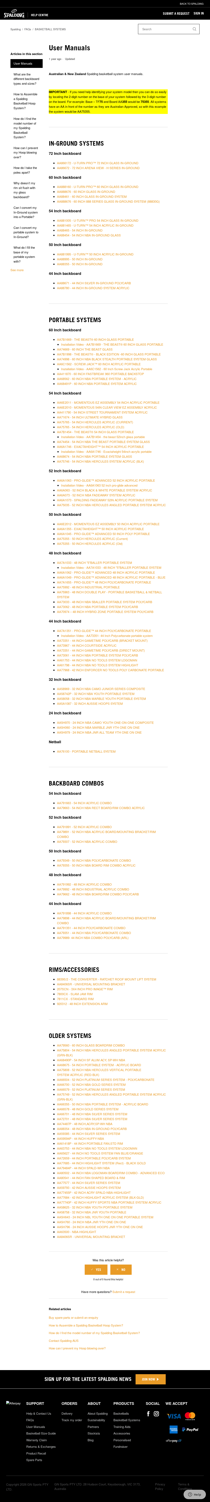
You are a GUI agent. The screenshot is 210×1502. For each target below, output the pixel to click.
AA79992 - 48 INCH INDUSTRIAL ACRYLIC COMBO (93, 889)
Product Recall (36, 1453)
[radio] (96, 1270)
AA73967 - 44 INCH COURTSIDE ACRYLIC (86, 645)
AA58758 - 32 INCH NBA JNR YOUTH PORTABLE (91, 1212)
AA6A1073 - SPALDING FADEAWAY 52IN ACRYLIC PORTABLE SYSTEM (107, 500)
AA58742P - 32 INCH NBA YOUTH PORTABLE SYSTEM (96, 693)
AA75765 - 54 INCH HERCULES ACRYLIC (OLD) (90, 427)
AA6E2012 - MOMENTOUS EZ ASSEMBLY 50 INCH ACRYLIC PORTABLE (108, 524)
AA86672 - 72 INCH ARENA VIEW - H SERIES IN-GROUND (98, 168)
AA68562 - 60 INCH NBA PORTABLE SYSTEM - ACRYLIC (97, 379)
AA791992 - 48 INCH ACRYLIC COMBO (84, 884)
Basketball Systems (126, 1420)
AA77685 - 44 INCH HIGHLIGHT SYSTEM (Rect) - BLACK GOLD (101, 1163)
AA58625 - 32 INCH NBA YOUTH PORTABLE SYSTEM (94, 1207)
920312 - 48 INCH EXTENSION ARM (82, 1004)
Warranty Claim (36, 1440)
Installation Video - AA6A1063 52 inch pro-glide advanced (99, 485)
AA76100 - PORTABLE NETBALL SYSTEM (86, 751)
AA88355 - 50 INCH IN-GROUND (80, 264)
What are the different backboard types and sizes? (26, 78)
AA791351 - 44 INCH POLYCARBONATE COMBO (91, 928)
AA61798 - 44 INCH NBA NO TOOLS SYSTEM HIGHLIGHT (97, 665)
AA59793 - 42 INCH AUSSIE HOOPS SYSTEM (89, 1187)
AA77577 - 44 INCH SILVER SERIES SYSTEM (88, 1182)
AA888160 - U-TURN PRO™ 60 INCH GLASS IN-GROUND (97, 186)
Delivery (67, 1413)
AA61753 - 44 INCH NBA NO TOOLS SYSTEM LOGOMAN (97, 660)
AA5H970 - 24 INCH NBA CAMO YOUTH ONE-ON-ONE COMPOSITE (105, 722)
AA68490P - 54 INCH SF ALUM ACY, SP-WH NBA (91, 1060)
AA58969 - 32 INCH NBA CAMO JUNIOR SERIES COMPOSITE (101, 689)
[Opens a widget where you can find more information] (194, 1495)
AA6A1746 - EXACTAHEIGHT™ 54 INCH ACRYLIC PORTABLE (100, 446)
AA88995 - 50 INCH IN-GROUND (80, 259)
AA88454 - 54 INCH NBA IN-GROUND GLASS (89, 235)
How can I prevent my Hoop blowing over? (26, 152)
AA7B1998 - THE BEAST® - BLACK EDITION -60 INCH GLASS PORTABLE (109, 354)
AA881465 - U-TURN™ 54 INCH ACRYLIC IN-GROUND (95, 225)
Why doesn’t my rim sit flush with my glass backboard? (24, 190)
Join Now (148, 1379)
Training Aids (122, 1426)
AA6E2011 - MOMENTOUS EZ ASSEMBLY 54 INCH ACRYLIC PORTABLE (108, 402)
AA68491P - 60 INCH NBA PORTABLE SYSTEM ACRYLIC (97, 383)
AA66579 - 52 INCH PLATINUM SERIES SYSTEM (91, 1089)
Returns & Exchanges (41, 1446)
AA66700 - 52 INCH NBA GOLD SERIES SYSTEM (91, 1084)
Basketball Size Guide (41, 1433)
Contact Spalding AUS (64, 1340)
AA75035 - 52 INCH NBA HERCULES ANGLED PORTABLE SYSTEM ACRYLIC (111, 505)
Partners (93, 1426)
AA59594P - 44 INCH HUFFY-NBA (80, 1138)
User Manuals (23, 63)
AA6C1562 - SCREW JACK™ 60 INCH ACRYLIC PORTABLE (99, 364)
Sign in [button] (199, 13)
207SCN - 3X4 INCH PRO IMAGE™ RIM (85, 989)
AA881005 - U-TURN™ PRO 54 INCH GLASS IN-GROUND (97, 220)
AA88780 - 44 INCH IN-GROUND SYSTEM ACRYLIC (93, 288)
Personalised (122, 1440)
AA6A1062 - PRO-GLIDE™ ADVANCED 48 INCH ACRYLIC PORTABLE (106, 572)
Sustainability (96, 1420)
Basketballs (121, 1413)
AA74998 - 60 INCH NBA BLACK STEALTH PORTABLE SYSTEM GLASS (107, 359)
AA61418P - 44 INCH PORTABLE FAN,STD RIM (90, 1143)
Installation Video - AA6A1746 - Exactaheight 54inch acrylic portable (106, 451)
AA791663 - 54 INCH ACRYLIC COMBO (84, 803)
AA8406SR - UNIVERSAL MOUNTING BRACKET (91, 984)
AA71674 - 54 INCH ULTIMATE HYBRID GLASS (90, 417)
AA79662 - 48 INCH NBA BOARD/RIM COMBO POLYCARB (98, 894)
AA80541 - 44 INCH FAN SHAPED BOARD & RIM (91, 1178)
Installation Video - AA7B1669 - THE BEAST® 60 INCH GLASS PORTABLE (112, 344)
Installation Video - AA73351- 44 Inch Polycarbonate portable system (107, 635)
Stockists (94, 1433)
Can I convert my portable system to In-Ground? (26, 232)
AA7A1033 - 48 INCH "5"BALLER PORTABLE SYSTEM (94, 562)
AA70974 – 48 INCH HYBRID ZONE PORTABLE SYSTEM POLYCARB (105, 611)
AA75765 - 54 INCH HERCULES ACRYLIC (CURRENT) (95, 422)
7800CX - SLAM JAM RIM (75, 994)
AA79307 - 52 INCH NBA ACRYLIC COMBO (87, 841)
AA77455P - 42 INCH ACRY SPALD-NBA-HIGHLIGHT (94, 1192)
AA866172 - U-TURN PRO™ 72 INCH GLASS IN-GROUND (97, 163)
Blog (91, 1440)
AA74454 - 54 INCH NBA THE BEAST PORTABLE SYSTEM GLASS (103, 442)
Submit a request (176, 13)
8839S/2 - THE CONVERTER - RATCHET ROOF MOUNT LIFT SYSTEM (106, 979)
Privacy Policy (160, 1486)
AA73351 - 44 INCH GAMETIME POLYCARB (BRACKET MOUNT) (102, 640)
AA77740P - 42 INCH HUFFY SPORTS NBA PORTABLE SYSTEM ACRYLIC (109, 1202)
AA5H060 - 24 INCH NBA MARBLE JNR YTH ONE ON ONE (98, 727)
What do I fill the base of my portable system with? (24, 254)
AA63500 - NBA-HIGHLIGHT (76, 1232)
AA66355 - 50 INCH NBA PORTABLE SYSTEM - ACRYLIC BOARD (102, 1104)
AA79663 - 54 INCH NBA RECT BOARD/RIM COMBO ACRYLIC (101, 808)
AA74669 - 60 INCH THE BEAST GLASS (85, 349)
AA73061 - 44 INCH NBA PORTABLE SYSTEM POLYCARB (97, 655)
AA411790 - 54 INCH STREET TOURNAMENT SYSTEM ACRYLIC (102, 412)
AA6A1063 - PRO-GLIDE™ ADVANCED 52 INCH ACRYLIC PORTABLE (106, 480)
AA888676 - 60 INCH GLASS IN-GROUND (86, 191)
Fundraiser (120, 1446)
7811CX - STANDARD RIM (75, 999)
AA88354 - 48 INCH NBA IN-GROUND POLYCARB (92, 1128)
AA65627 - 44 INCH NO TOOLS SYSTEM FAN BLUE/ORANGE (100, 1153)
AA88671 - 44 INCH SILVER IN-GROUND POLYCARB (94, 283)
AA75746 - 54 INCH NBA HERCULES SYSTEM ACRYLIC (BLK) (100, 461)
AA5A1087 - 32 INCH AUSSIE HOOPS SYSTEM (90, 703)
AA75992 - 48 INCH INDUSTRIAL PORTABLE (88, 587)
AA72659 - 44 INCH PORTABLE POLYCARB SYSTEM (94, 1158)
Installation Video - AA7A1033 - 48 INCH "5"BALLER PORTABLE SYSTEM (111, 567)
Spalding (15, 29)
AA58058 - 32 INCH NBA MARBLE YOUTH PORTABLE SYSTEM (101, 698)
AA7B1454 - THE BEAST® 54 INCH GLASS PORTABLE (95, 432)
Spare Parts (34, 1460)
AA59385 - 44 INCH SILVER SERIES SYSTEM (88, 1133)
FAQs (27, 29)
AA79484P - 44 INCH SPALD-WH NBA (83, 1168)
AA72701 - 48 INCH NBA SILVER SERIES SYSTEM (92, 1119)
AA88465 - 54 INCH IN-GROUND (80, 230)
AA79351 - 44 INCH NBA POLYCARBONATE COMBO (94, 933)
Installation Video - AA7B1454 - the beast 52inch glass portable (103, 437)
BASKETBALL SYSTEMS (50, 29)
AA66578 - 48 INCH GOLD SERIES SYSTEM (88, 1109)
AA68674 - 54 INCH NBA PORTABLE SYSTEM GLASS (94, 456)
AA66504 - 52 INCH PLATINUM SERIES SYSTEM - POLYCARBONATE (105, 1079)
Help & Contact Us (38, 1413)
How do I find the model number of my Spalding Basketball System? (25, 127)
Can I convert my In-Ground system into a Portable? (26, 212)
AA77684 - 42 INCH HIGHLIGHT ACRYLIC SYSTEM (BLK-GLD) (100, 1197)
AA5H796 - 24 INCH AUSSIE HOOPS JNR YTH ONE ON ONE (100, 1227)
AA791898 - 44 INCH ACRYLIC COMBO (84, 913)
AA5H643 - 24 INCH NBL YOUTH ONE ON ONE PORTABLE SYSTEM (105, 1217)
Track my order (72, 1420)
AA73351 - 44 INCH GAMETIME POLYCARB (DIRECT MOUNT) (101, 650)
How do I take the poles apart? (25, 169)
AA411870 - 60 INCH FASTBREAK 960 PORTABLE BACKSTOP (100, 374)
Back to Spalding (191, 3)
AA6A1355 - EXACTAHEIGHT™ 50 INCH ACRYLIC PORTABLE (100, 529)
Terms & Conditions (185, 1486)
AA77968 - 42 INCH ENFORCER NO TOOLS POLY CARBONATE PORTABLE (110, 670)
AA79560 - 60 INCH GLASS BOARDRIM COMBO (91, 1045)
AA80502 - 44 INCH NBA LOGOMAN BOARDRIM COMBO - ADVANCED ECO (111, 1173)
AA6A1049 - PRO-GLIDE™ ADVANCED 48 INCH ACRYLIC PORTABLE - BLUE (111, 577)
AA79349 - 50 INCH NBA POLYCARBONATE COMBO (94, 860)
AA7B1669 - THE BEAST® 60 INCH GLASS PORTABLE (95, 339)
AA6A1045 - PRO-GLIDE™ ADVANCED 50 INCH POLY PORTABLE (103, 534)
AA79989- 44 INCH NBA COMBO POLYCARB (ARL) (93, 937)
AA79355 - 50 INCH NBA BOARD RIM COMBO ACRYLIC (96, 865)
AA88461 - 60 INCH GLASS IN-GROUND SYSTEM (92, 196)
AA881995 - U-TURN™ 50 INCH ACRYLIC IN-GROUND (95, 254)
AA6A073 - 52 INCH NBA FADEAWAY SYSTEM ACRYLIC (96, 495)
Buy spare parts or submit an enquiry (73, 1317)
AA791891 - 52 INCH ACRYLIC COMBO (84, 827)
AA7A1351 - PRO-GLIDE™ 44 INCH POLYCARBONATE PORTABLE (104, 630)
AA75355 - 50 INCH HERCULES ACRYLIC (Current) (92, 538)
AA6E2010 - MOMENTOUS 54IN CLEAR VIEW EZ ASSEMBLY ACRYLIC (107, 407)
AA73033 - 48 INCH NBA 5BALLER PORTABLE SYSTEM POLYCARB (104, 602)
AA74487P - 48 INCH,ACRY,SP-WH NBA (84, 1124)
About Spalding (98, 1413)
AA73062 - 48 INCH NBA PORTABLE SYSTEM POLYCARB (97, 607)
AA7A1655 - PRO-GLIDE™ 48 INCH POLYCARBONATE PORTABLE (104, 582)
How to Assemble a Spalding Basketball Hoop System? (25, 101)
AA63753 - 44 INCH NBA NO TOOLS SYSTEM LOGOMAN (97, 1148)
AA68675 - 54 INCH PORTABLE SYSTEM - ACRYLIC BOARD (99, 1065)
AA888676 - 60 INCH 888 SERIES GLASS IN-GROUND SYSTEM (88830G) (108, 201)
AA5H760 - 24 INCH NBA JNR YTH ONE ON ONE (91, 1222)
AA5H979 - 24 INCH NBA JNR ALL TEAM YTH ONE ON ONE (99, 732)
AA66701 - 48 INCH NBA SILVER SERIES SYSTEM (92, 1114)
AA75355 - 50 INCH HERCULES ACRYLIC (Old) (90, 543)
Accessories (121, 1433)
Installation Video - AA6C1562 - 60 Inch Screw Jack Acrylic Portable (106, 369)
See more (17, 270)
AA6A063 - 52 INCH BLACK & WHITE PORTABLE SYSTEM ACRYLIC (104, 490)
